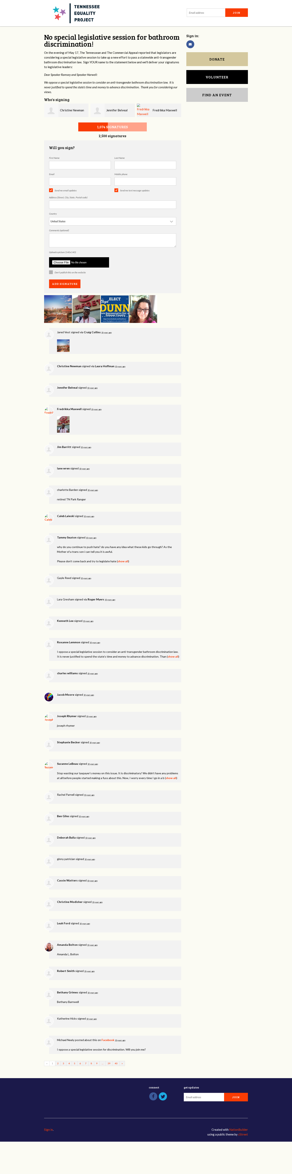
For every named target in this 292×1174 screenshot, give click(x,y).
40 (116, 1063)
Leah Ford (63, 923)
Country (53, 213)
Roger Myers (96, 599)
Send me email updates (66, 190)
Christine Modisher (70, 901)
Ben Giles (63, 816)
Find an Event (217, 94)
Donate (217, 59)
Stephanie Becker (68, 742)
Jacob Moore (65, 694)
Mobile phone (121, 174)
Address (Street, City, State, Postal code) (68, 197)
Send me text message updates (135, 190)
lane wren (63, 468)
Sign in (48, 1129)
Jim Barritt (64, 447)
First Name (54, 157)
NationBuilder (238, 1129)
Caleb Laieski (65, 516)
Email (51, 174)
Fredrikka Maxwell (165, 110)
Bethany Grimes (67, 992)
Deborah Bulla (66, 837)
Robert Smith (66, 971)
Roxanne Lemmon (68, 642)
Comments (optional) (59, 230)
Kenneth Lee (65, 620)
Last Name (119, 157)
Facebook (108, 1040)
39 (109, 1063)
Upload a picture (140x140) (62, 252)
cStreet (243, 1134)
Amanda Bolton (67, 944)
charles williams (67, 673)
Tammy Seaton (66, 537)
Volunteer (217, 77)
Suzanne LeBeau (67, 763)
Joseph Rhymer (67, 716)
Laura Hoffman (104, 366)
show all (123, 561)
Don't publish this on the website (70, 272)
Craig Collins (92, 332)
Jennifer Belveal (117, 110)
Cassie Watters (67, 880)
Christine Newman (72, 110)
